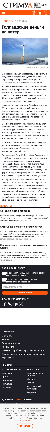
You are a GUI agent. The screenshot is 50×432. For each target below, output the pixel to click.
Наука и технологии (11, 369)
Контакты (7, 339)
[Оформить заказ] (40, 13)
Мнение (31, 379)
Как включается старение (15, 210)
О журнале (8, 331)
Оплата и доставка (11, 343)
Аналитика (7, 387)
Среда (5, 376)
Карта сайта (8, 357)
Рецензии (32, 392)
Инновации (7, 373)
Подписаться (25, 293)
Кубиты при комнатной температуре (21, 226)
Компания (7, 380)
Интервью (7, 384)
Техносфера (33, 369)
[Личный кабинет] (34, 13)
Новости (7, 21)
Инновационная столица (35, 374)
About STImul (8, 347)
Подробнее (25, 420)
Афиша (30, 382)
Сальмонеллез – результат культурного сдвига (23, 246)
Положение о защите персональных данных (24, 354)
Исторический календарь (34, 387)
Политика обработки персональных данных (24, 350)
